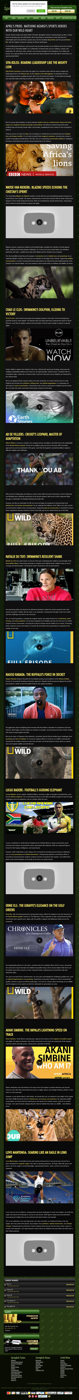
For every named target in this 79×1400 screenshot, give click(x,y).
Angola (62, 1370)
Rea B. (9, 1284)
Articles (13, 1368)
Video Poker (39, 1365)
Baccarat (38, 1367)
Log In (54, 11)
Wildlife (62, 1372)
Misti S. (9, 1295)
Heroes (62, 1373)
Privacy (13, 1365)
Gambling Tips (40, 1370)
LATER (31, 11)
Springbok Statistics (16, 1372)
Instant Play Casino (16, 1375)
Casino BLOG (15, 1370)
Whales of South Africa (66, 1368)
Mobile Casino (15, 1367)
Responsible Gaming (17, 1362)
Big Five (62, 1362)
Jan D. (9, 1306)
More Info (34, 1348)
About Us (13, 1380)
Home (6, 17)
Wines (62, 1377)
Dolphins (62, 1367)
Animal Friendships (65, 1365)
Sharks (62, 1360)
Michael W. (10, 1300)
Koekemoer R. (11, 1289)
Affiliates (13, 1360)
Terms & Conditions (16, 1363)
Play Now (34, 1327)
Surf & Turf (63, 1375)
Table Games (39, 1362)
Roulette (38, 1363)
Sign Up (68, 11)
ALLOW (40, 11)
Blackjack (38, 1360)
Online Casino (72, 17)
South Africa (63, 1363)
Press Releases (15, 1373)
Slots (37, 1368)
